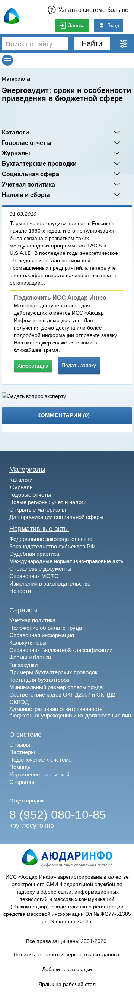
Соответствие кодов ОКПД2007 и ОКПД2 (62, 694)
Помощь (20, 767)
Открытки (21, 782)
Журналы (16, 153)
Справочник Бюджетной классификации (60, 650)
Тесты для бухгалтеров (39, 680)
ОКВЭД (19, 702)
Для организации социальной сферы (56, 517)
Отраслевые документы (40, 568)
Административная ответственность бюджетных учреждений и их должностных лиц (70, 712)
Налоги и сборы (26, 194)
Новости (20, 591)
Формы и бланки (30, 657)
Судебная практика (34, 554)
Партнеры (22, 752)
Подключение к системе (40, 759)
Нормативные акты (39, 528)
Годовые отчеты (26, 142)
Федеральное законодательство (50, 539)
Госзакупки (23, 665)
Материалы (16, 79)
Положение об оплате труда (45, 628)
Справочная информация (41, 635)
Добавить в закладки (67, 969)
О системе (25, 734)
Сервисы (23, 610)
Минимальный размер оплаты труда (56, 687)
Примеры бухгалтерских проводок (53, 672)
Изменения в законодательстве (49, 583)
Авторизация (33, 366)
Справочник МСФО (34, 576)
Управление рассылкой (39, 774)
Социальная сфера (30, 174)
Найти (92, 43)
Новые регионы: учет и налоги (47, 502)
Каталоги (15, 132)
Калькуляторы (28, 642)
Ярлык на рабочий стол (67, 984)
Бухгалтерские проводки (39, 163)
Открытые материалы (37, 509)
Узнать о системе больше (93, 10)
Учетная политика (28, 184)
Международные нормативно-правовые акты (67, 561)
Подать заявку (78, 365)
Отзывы (19, 745)
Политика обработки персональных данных (67, 954)
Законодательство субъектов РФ (52, 546)
